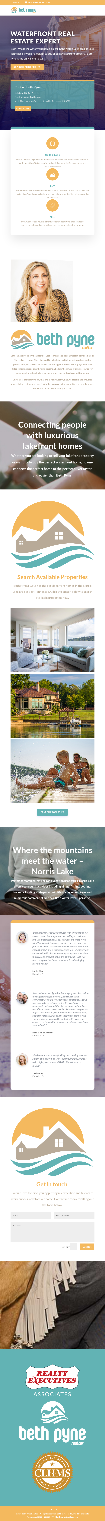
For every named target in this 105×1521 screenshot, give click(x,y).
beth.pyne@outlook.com (31, 97)
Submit (86, 1247)
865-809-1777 (18, 2)
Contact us (22, 108)
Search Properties (27, 67)
